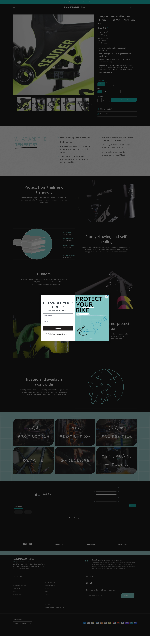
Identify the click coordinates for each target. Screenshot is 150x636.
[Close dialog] (106, 296)
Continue (58, 328)
